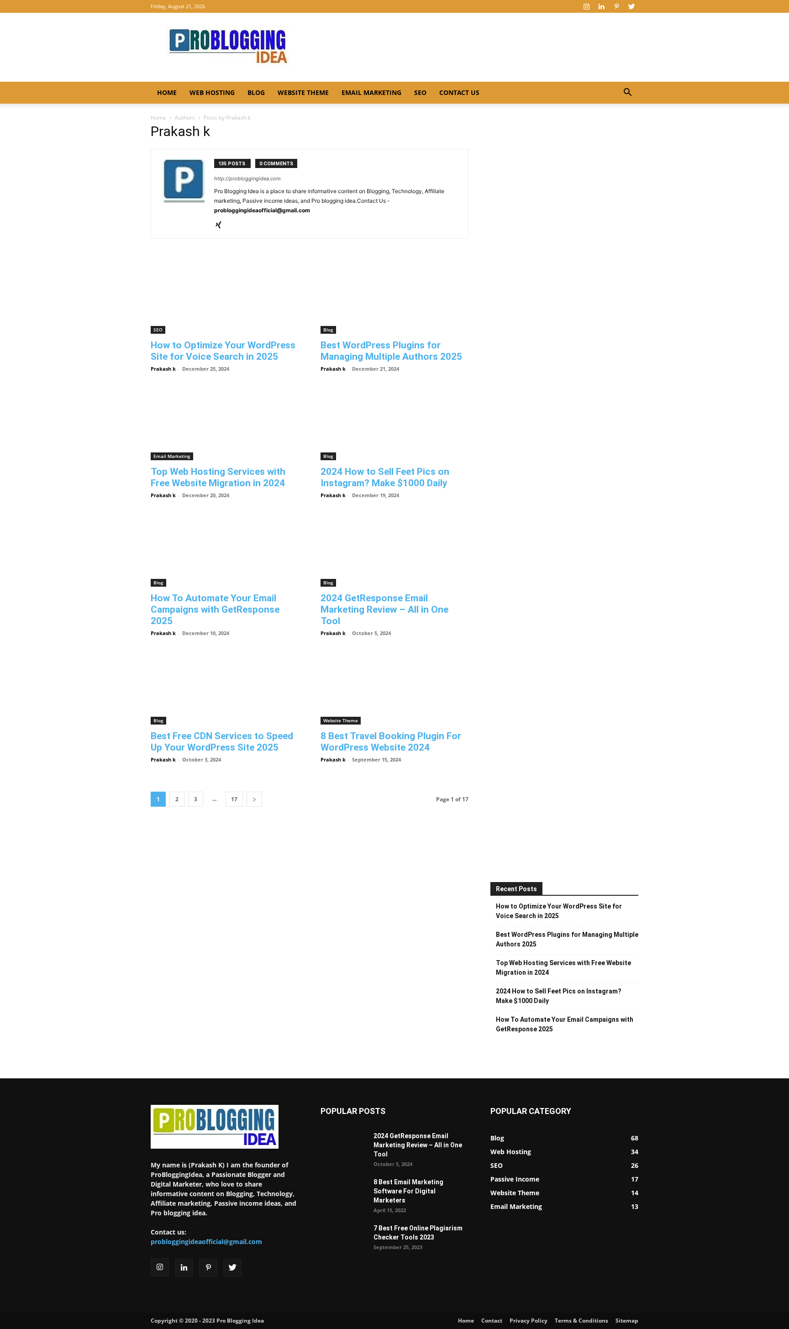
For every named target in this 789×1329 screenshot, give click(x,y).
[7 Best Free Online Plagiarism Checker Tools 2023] (343, 1237)
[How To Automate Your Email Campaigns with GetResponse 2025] (225, 550)
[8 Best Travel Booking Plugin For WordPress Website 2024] (394, 688)
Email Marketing (371, 92)
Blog (256, 92)
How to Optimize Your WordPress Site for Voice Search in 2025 (223, 351)
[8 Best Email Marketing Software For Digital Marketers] (343, 1189)
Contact (491, 1320)
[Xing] (221, 225)
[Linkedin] (601, 6)
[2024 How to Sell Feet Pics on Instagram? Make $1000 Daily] (394, 423)
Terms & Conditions (581, 1320)
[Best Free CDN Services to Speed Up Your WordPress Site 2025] (225, 688)
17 (234, 799)
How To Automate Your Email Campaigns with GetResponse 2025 (215, 609)
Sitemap (626, 1320)
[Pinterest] (616, 6)
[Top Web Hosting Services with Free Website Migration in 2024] (225, 423)
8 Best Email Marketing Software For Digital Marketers (408, 1191)
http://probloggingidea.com (247, 178)
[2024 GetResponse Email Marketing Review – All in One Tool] (394, 550)
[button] (627, 93)
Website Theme (303, 92)
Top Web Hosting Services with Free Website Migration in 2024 (218, 477)
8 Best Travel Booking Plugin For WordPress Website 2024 (391, 741)
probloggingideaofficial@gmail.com (206, 1241)
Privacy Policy (528, 1320)
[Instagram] (586, 6)
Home (167, 92)
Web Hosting (212, 92)
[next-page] (254, 799)
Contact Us (459, 92)
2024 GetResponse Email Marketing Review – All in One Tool (384, 609)
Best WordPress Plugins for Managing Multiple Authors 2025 (391, 351)
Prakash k (163, 368)
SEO (420, 92)
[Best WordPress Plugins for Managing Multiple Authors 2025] (394, 297)
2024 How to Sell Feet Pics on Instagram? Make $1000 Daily (385, 477)
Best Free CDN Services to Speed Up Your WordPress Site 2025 (222, 741)
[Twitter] (631, 6)
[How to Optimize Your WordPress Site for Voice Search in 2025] (225, 297)
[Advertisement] (472, 46)
